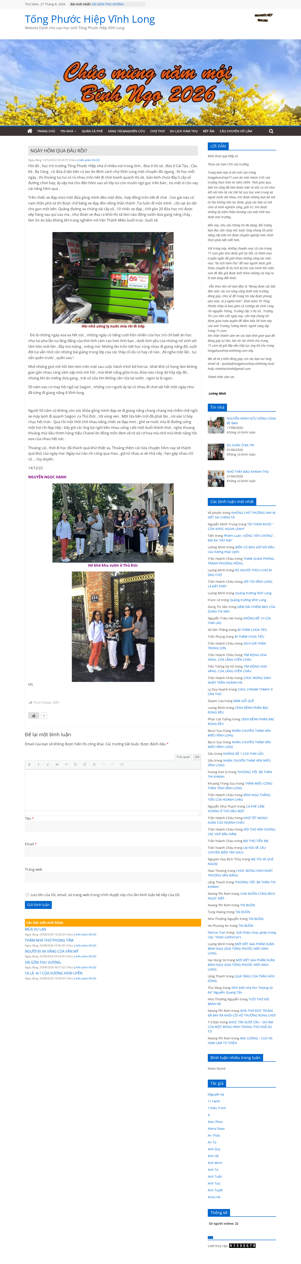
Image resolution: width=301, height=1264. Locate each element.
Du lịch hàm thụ (184, 131)
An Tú (212, 1142)
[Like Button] (33, 715)
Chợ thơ (157, 131)
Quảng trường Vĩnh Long (253, 593)
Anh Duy (214, 1149)
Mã (197, 757)
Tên (29, 818)
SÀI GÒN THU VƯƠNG (108, 4)
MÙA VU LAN (35, 929)
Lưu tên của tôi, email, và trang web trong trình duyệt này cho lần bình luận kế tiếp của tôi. (105, 894)
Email (31, 844)
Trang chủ (46, 131)
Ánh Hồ (213, 1156)
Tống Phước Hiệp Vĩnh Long (90, 19)
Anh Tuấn (215, 1176)
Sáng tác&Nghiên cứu (126, 131)
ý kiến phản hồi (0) (88, 160)
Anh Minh (215, 1163)
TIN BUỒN (247, 905)
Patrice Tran (217, 932)
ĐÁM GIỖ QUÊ (243, 701)
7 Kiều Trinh (217, 1108)
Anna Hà (214, 1197)
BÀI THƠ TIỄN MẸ (256, 841)
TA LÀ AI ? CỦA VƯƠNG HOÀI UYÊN (53, 973)
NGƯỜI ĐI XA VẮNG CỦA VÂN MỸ (51, 951)
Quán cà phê (92, 131)
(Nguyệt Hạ (216, 1094)
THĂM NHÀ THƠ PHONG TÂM (49, 940)
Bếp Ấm (208, 131)
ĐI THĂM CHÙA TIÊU (252, 630)
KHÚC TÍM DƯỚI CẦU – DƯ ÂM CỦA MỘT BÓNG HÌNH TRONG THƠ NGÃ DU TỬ (240, 1026)
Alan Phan (215, 1122)
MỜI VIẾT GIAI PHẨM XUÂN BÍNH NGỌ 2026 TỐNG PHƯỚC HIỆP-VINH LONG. (241, 948)
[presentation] (30, 764)
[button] (30, 765)
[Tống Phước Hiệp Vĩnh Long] (30, 131)
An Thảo (214, 1135)
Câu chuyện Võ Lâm (236, 131)
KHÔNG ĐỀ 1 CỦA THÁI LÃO (243, 753)
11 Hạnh (214, 1101)
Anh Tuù (214, 1183)
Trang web (33, 869)
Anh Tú (213, 1169)
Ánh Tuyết (215, 1190)
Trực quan (183, 757)
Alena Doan (216, 1128)
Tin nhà (66, 131)
